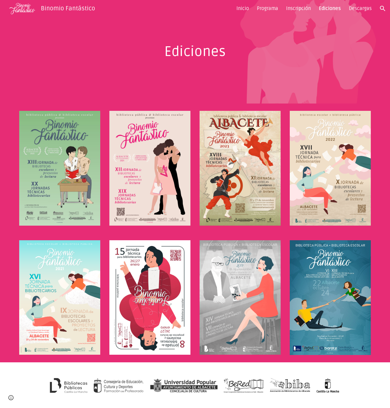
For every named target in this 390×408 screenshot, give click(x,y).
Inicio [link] (242, 8)
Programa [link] (267, 8)
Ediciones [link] (330, 8)
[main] (195, 52)
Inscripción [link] (298, 8)
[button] (382, 8)
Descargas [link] (360, 8)
